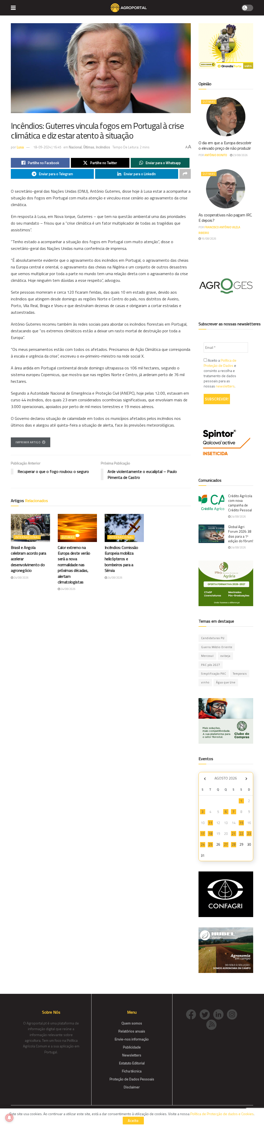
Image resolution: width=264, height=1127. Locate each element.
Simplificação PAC (213, 674)
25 (210, 844)
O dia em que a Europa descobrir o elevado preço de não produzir (225, 145)
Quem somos (131, 1023)
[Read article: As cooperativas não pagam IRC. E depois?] (226, 188)
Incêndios (103, 147)
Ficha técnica (132, 1071)
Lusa (20, 147)
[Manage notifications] (9, 1118)
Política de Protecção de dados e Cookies (222, 1113)
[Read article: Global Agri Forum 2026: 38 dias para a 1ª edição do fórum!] (211, 533)
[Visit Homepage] (128, 8)
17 (202, 833)
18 (210, 833)
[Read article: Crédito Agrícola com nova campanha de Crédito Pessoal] (211, 503)
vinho (205, 682)
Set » (246, 778)
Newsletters (131, 1055)
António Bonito (215, 155)
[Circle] (220, 1014)
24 (202, 844)
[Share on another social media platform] (185, 174)
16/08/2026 (208, 238)
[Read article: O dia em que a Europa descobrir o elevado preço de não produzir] (226, 116)
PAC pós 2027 (210, 665)
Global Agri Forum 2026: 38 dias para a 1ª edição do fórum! (240, 534)
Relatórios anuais (131, 1031)
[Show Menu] (13, 7)
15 (241, 822)
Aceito (133, 1120)
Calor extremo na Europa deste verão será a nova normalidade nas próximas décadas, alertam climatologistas (74, 564)
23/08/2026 (240, 155)
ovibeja (225, 656)
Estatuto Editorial (132, 1063)
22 (241, 833)
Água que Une (225, 682)
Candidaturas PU (213, 638)
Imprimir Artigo (27, 442)
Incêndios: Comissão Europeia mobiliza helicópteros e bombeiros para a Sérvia (121, 559)
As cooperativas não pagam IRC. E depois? (225, 217)
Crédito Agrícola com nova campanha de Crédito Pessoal (240, 503)
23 (249, 833)
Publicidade (132, 1047)
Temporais (240, 674)
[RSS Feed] (212, 1024)
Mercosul (207, 656)
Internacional (27, 537)
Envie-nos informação (132, 1039)
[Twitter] (206, 1014)
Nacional (75, 147)
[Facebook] (193, 1014)
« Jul (205, 778)
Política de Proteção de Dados (220, 363)
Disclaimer (132, 1087)
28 (233, 844)
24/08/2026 (21, 577)
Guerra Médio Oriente (216, 647)
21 (233, 833)
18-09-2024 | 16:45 (47, 147)
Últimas (88, 147)
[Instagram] (233, 1014)
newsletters (225, 386)
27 (226, 844)
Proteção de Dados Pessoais (132, 1079)
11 (210, 822)
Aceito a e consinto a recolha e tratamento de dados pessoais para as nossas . (220, 373)
